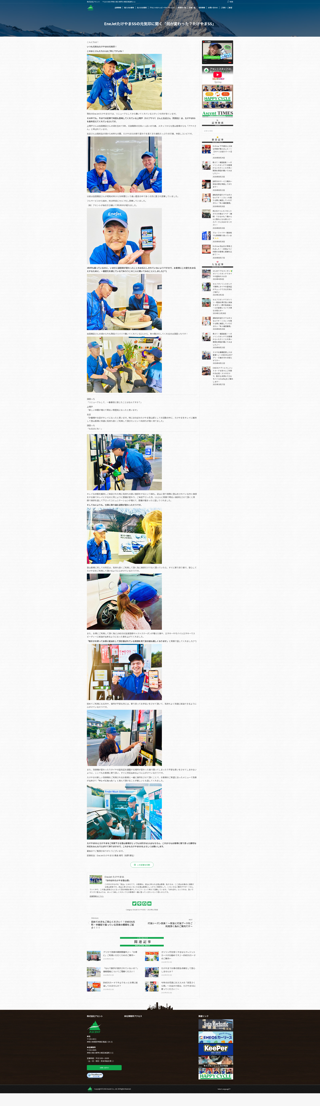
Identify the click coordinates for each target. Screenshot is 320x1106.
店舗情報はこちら (97, 896)
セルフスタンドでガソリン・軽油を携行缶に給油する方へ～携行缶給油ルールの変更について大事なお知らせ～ (222, 305)
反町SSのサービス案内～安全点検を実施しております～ (222, 184)
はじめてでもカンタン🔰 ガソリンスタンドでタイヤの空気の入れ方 (223, 274)
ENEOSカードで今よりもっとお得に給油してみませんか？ (120, 984)
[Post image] (94, 956)
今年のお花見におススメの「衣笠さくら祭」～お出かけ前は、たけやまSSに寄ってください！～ (178, 985)
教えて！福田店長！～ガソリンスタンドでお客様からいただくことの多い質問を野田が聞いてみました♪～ (222, 168)
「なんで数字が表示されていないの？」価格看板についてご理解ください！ (120, 970)
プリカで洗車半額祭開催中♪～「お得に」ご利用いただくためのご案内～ (120, 953)
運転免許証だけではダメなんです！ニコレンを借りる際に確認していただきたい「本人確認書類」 (222, 198)
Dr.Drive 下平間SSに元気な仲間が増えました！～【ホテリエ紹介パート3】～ (223, 150)
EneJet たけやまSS (139, 910)
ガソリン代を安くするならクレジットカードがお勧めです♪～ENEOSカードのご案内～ (178, 955)
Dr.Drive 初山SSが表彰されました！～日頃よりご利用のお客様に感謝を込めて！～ (222, 250)
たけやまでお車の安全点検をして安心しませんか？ (178, 970)
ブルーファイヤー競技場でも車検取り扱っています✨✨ (222, 235)
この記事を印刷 (143, 864)
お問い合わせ (104, 1068)
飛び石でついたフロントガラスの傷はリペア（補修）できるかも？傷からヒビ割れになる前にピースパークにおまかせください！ (222, 218)
